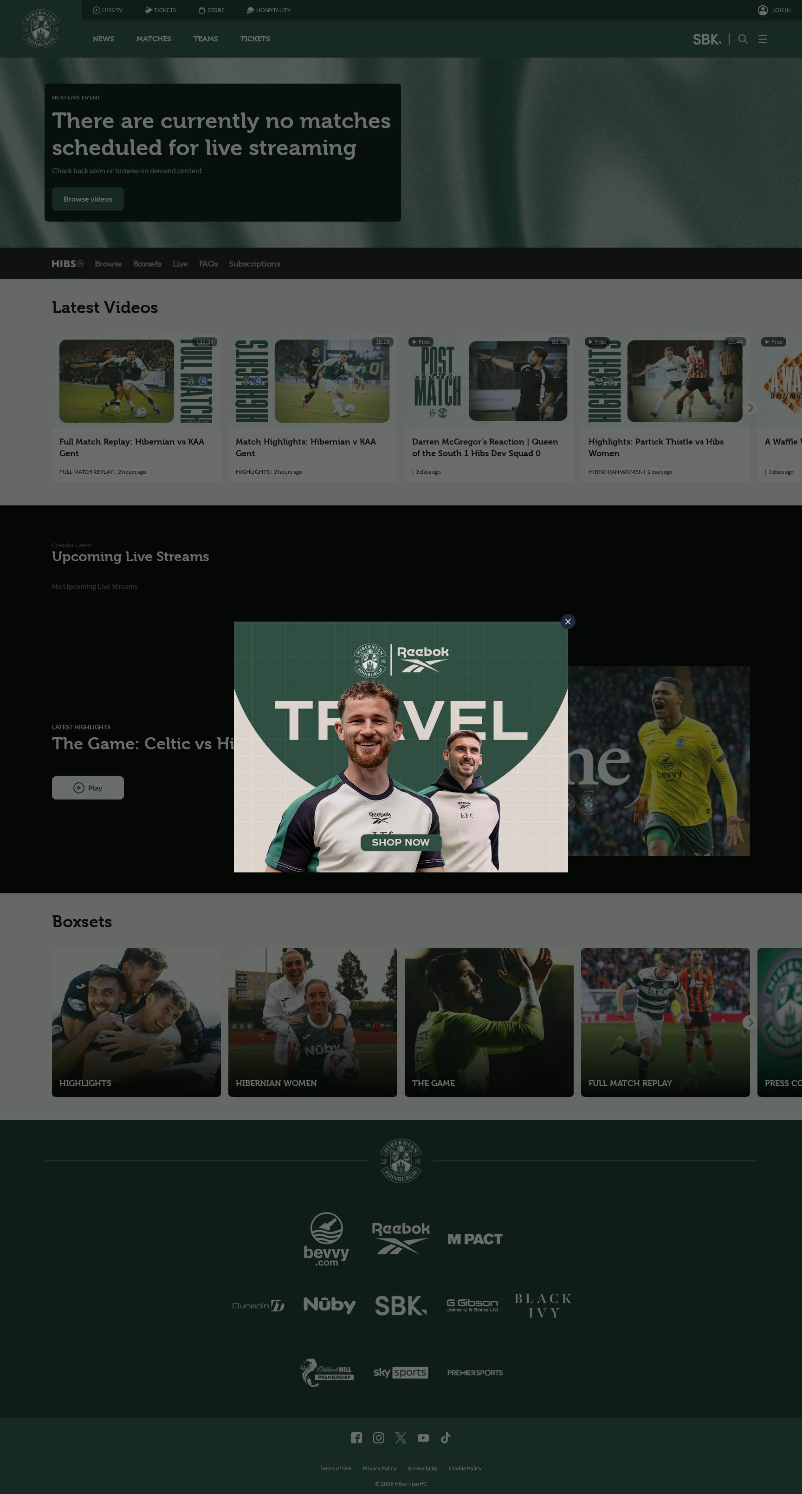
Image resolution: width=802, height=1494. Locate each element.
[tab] (568, 621)
